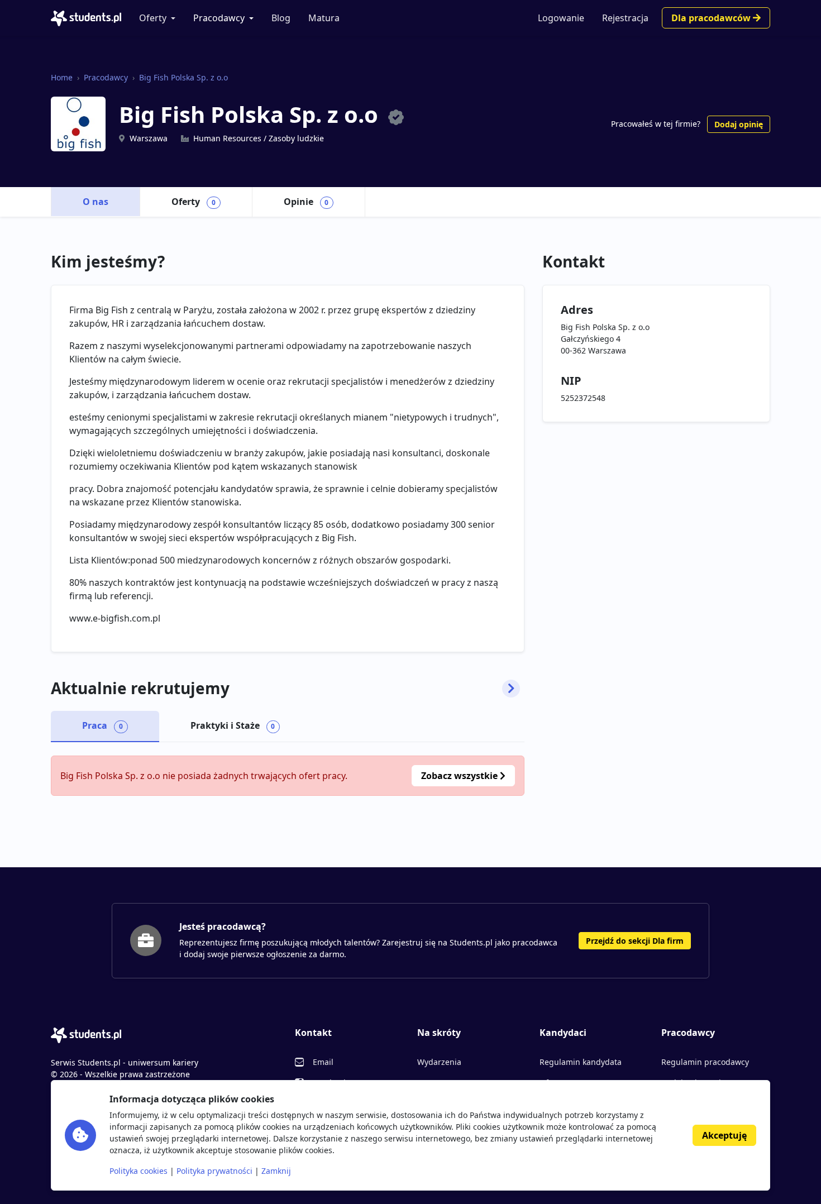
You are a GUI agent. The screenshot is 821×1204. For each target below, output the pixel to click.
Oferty (152, 18)
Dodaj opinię (738, 124)
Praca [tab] (102, 725)
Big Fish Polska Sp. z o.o (183, 77)
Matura (324, 18)
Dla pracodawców (712, 18)
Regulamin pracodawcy (705, 1062)
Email (323, 1062)
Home (62, 77)
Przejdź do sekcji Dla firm (635, 940)
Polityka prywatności (214, 1170)
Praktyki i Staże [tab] (232, 725)
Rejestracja (625, 18)
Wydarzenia (439, 1062)
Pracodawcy (219, 18)
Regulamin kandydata (581, 1062)
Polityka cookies (138, 1170)
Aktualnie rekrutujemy (140, 688)
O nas (95, 201)
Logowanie (561, 18)
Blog (280, 18)
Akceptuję (724, 1135)
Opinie (306, 201)
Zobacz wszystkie (460, 776)
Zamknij (276, 1170)
